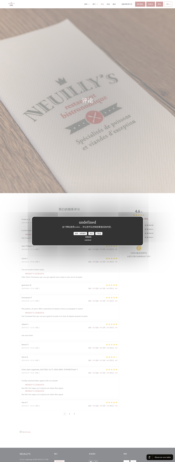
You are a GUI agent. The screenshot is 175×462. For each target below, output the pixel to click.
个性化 (99, 233)
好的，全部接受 (80, 233)
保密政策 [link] (88, 237)
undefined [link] (88, 240)
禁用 (91, 233)
